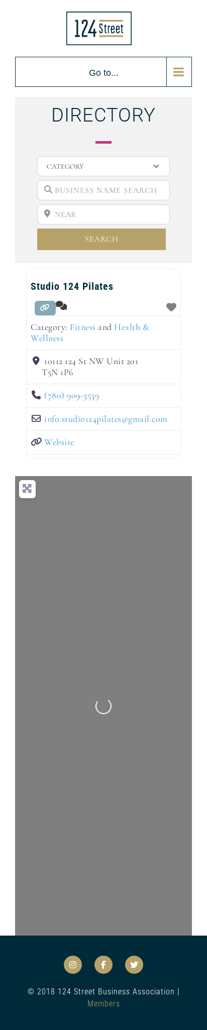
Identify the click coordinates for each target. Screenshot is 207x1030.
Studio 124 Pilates (72, 286)
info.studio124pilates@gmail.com (106, 418)
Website (59, 441)
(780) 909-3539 (71, 395)
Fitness (83, 326)
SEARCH (118, 239)
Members (103, 1003)
